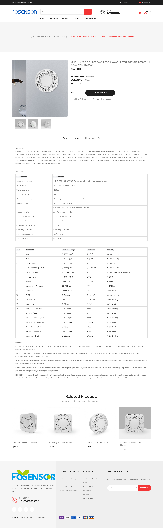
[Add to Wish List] (34, 436)
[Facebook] (14, 509)
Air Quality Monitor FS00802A (25, 443)
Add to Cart (101, 93)
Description (71, 138)
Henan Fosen (18, 517)
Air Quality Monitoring (58, 37)
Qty (72, 93)
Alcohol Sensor (88, 498)
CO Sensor (87, 491)
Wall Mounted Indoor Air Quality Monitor (133, 444)
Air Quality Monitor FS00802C (61, 443)
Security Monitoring (66, 483)
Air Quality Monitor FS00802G (96, 443)
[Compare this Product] (27, 436)
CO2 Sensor (87, 483)
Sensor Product (39, 37)
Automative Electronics (68, 491)
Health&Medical (65, 487)
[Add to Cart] (21, 436)
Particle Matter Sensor (91, 487)
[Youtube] (32, 509)
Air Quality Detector (90, 479)
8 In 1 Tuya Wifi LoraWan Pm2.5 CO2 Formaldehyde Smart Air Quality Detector (102, 37)
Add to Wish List (80, 99)
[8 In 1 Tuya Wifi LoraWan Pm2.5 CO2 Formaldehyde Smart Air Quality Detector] (20, 124)
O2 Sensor (87, 494)
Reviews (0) (92, 138)
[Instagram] (26, 509)
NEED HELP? (24, 498)
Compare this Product (102, 99)
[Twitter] (20, 509)
